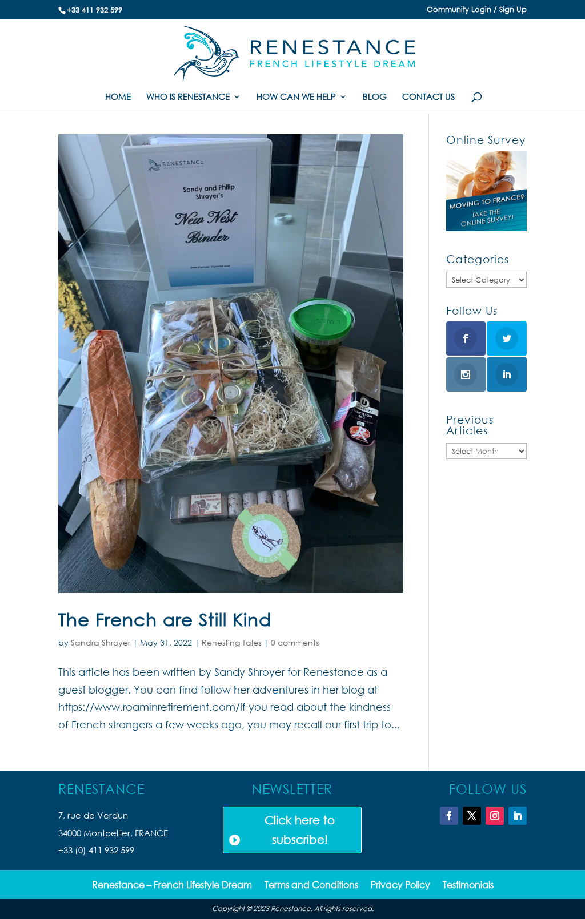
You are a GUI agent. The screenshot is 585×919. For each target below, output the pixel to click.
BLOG (375, 97)
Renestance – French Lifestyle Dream (172, 885)
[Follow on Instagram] (495, 816)
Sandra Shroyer (100, 642)
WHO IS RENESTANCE (188, 97)
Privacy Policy (400, 885)
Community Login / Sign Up (477, 10)
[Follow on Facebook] (449, 816)
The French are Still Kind (164, 619)
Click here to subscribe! (300, 829)
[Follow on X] (472, 816)
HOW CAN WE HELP (296, 97)
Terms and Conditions (311, 885)
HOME (118, 97)
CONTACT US (428, 97)
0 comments (295, 642)
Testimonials (468, 885)
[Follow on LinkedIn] (517, 816)
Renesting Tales (231, 642)
